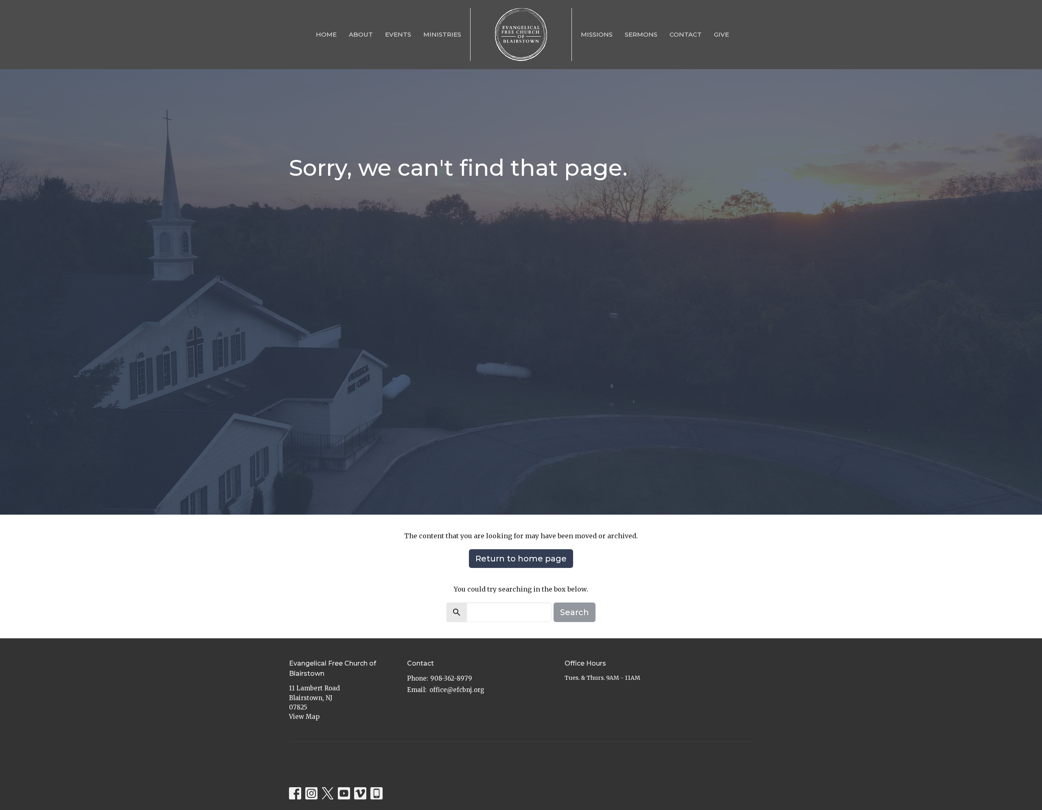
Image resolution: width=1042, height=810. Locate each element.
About (361, 34)
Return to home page (521, 558)
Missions (597, 34)
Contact (686, 34)
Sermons (641, 34)
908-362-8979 (451, 678)
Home (326, 34)
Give (721, 34)
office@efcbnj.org (456, 690)
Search (574, 612)
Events (398, 34)
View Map (304, 716)
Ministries (442, 34)
